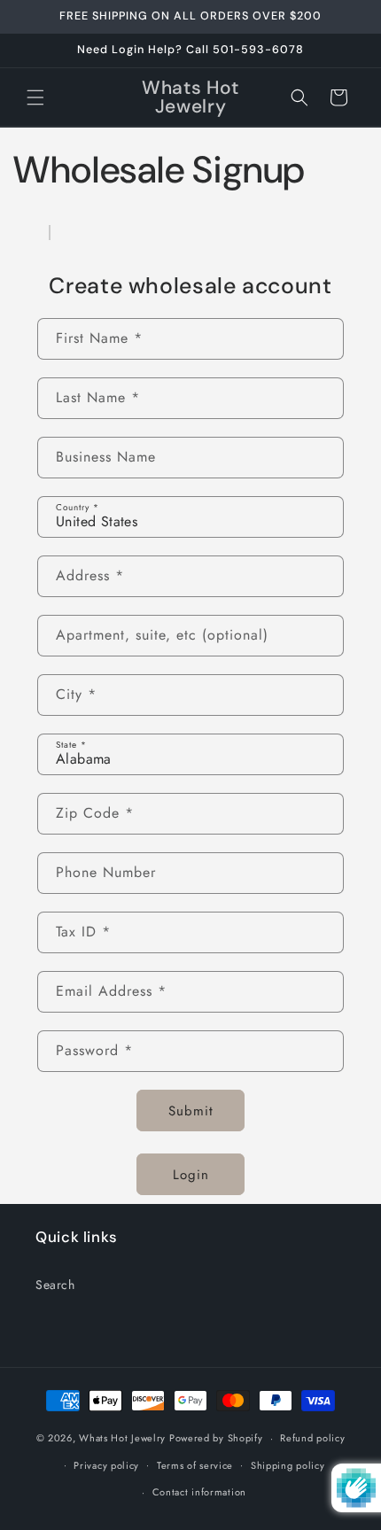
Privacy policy (106, 1465)
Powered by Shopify (216, 1438)
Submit (191, 1111)
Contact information (199, 1492)
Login (191, 1174)
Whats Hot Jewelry (122, 1438)
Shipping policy (288, 1465)
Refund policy (312, 1438)
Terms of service (195, 1465)
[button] (35, 97)
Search (55, 1284)
